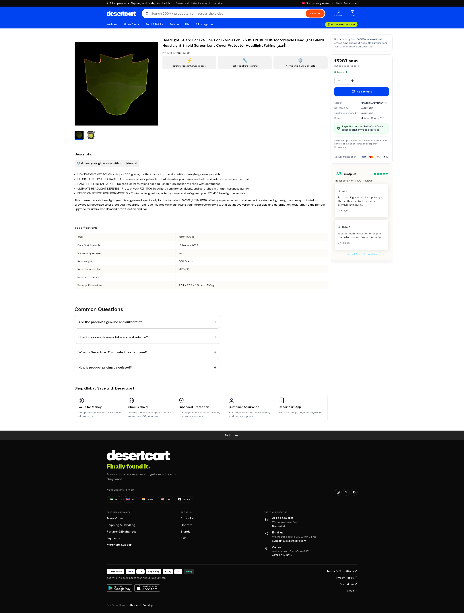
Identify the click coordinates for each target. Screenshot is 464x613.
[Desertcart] (121, 13)
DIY (187, 24)
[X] (346, 492)
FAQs (352, 591)
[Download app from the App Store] (147, 588)
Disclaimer (349, 584)
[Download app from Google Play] (119, 588)
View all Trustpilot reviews (361, 254)
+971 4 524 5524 (282, 555)
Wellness (112, 24)
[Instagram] (338, 492)
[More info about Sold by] (385, 102)
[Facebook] (354, 492)
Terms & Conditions (342, 571)
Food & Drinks (154, 24)
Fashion (174, 24)
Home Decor (131, 24)
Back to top (232, 435)
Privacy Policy (346, 578)
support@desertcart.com (289, 540)
